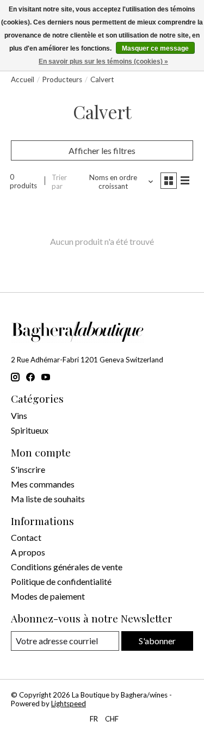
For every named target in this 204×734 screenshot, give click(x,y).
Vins (19, 415)
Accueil (22, 79)
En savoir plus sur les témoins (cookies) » (103, 61)
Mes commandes (43, 484)
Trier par (59, 181)
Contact (26, 537)
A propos (28, 552)
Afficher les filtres (102, 150)
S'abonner (157, 641)
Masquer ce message (155, 48)
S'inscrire (28, 469)
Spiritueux (29, 430)
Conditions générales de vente (66, 567)
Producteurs (62, 79)
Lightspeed (68, 703)
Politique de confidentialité (61, 581)
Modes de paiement (48, 596)
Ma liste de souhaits (48, 499)
